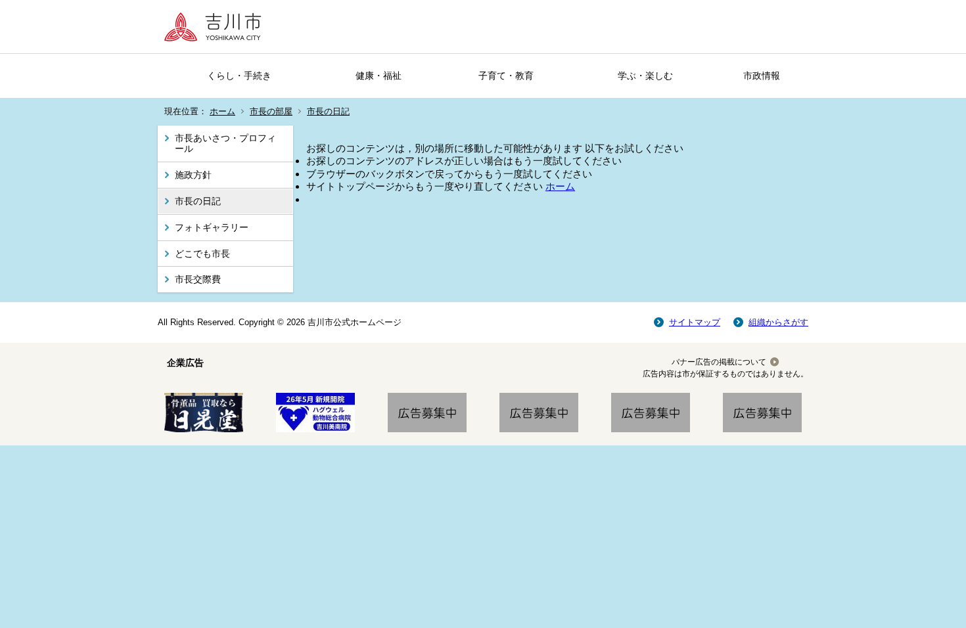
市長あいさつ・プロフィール (225, 143)
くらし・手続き (239, 75)
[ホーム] (217, 27)
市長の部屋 (271, 111)
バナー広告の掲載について (719, 362)
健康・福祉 (379, 75)
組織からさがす (778, 322)
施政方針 (193, 174)
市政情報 (761, 75)
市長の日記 (328, 111)
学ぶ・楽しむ (645, 75)
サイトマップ (694, 322)
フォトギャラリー (211, 227)
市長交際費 (198, 279)
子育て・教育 (506, 75)
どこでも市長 (202, 253)
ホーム (222, 111)
